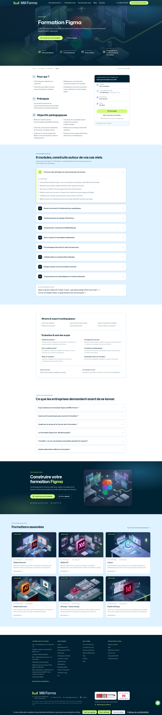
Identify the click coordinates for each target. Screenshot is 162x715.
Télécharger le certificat (104, 705)
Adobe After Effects (37, 677)
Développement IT (63, 647)
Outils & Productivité (63, 670)
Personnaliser (118, 712)
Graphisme (42, 17)
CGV (109, 647)
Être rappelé (72, 38)
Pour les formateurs (88, 650)
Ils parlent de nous (88, 647)
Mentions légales (113, 644)
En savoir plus (116, 372)
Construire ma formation (139, 3)
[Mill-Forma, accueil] (25, 2)
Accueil (34, 68)
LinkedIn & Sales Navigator (40, 654)
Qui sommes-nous (84, 3)
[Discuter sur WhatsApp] (157, 702)
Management (61, 664)
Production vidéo (62, 673)
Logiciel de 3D (62, 661)
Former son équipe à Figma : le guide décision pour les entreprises (61, 293)
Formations (42, 68)
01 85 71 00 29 (123, 3)
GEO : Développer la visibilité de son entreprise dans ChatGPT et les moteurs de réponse (42, 672)
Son (59, 675)
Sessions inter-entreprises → (41, 681)
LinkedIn (84, 697)
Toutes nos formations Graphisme (137, 528)
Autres (59, 644)
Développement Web (64, 650)
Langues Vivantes (63, 658)
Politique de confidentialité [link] (138, 712)
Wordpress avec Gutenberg (40, 662)
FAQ (84, 661)
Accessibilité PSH (113, 656)
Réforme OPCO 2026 (89, 653)
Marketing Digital (62, 667)
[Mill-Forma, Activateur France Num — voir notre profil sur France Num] (124, 696)
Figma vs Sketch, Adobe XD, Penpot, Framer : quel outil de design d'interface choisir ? (68, 290)
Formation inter (70, 3)
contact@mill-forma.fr (71, 697)
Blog (95, 3)
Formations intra (54, 3)
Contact (102, 3)
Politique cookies (113, 658)
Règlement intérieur (113, 650)
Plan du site (111, 653)
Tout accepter (90, 712)
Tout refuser (104, 712)
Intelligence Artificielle (64, 656)
